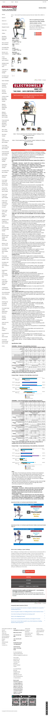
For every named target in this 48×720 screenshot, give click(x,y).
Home (3, 14)
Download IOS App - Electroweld (5, 335)
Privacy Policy (39, 628)
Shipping (38, 25)
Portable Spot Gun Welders (5, 76)
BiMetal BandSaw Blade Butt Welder (4, 107)
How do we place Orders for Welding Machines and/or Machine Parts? (27, 611)
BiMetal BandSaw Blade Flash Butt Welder (5, 115)
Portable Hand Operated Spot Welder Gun (5, 250)
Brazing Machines (4, 297)
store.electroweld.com (7, 628)
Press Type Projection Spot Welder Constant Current (5, 204)
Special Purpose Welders (4, 317)
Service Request (5, 636)
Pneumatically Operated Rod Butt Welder (5, 153)
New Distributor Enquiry (4, 328)
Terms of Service (40, 630)
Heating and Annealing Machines (5, 303)
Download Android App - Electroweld (5, 341)
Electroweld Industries (13, 711)
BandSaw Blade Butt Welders (4, 38)
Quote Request (5, 634)
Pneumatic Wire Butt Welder (4, 166)
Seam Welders (5, 80)
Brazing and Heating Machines (5, 85)
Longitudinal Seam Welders (5, 288)
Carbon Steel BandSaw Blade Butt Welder (5, 99)
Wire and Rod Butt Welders (5, 43)
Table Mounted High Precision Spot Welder (5, 228)
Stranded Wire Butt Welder (5, 171)
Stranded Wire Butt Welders (5, 48)
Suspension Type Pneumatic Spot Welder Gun (5, 273)
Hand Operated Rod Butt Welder (5, 140)
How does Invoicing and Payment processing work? (23, 614)
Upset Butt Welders (4, 176)
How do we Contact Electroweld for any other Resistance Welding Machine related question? (26, 621)
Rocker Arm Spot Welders (5, 53)
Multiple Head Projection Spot (5, 65)
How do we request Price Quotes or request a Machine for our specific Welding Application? (27, 608)
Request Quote (5, 27)
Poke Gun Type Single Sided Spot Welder (5, 282)
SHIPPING (28, 577)
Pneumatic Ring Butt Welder (4, 159)
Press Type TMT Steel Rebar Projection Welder (4, 213)
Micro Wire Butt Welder (5, 130)
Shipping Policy (39, 634)
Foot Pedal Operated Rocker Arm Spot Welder (5, 182)
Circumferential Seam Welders (5, 293)
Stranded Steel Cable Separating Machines (5, 310)
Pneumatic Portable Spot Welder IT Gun (5, 257)
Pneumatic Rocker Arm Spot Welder (5, 189)
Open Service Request (5, 323)
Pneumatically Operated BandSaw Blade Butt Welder (5, 123)
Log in (12, 1)
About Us (4, 20)
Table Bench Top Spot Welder (5, 71)
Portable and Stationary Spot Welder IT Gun (5, 265)
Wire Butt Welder (4, 135)
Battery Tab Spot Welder (5, 244)
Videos (3, 33)
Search (3, 17)
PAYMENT (28, 583)
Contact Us (4, 24)
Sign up (16, 1)
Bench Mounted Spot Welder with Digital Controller (5, 237)
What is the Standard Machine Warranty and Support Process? (25, 618)
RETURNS (28, 580)
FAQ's (3, 346)
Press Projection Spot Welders (5, 58)
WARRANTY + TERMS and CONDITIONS (28, 586)
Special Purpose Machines (4, 91)
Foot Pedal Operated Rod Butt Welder (5, 147)
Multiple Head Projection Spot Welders (5, 221)
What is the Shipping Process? (18, 616)
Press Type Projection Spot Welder (5, 196)
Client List (4, 30)
